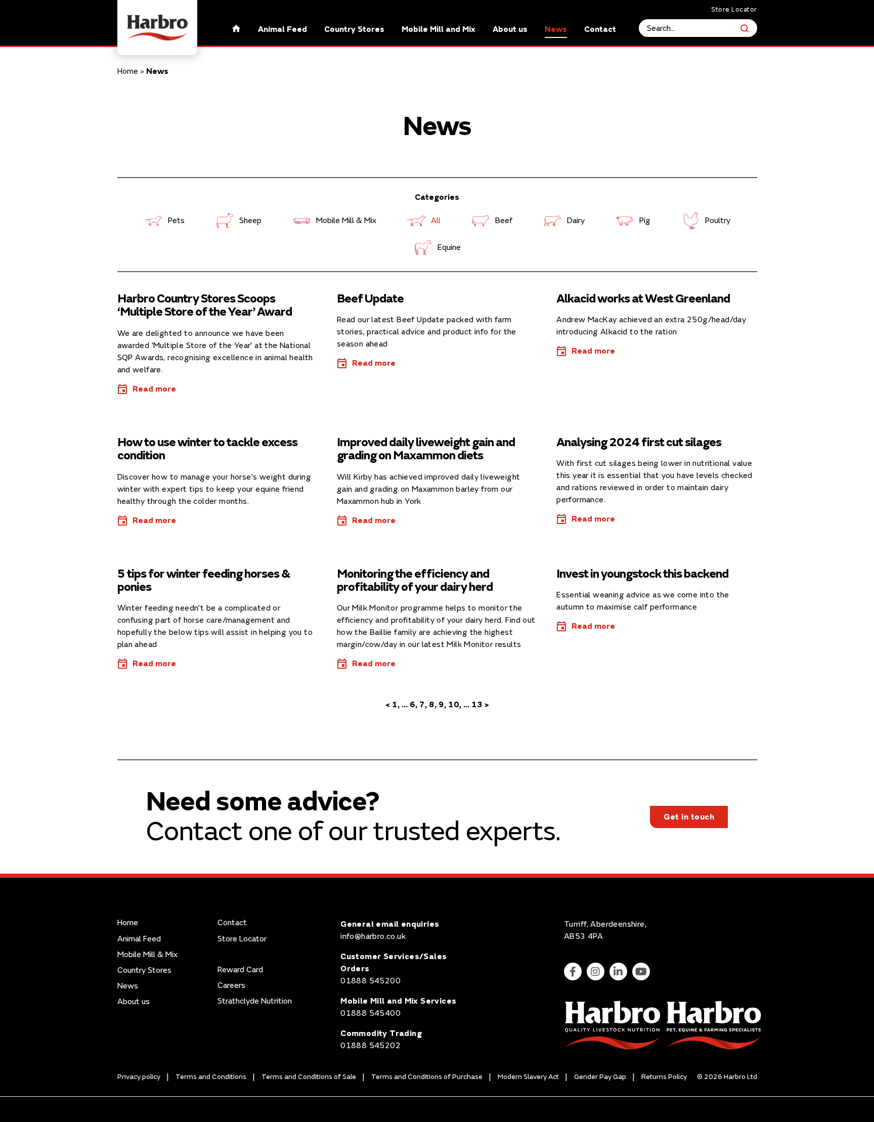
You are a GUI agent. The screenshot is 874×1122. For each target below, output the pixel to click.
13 (477, 705)
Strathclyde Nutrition (254, 1001)
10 (453, 705)
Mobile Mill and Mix (438, 29)
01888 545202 (370, 1046)
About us (510, 29)
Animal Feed (282, 29)
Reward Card (240, 970)
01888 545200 (370, 981)
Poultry (717, 220)
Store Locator (734, 10)
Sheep (250, 220)
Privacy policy (138, 1077)
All (436, 220)
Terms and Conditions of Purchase (427, 1077)
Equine (449, 247)
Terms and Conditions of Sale (308, 1077)
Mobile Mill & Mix (346, 220)
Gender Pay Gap (600, 1077)
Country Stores (354, 29)
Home (127, 71)
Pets (176, 220)
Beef (503, 220)
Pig (644, 220)
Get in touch (689, 817)
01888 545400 (370, 1013)
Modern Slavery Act (528, 1077)
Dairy (576, 220)
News (556, 29)
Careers (231, 985)
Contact (600, 29)
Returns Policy (664, 1077)
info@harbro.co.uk (373, 936)
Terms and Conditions (211, 1077)
